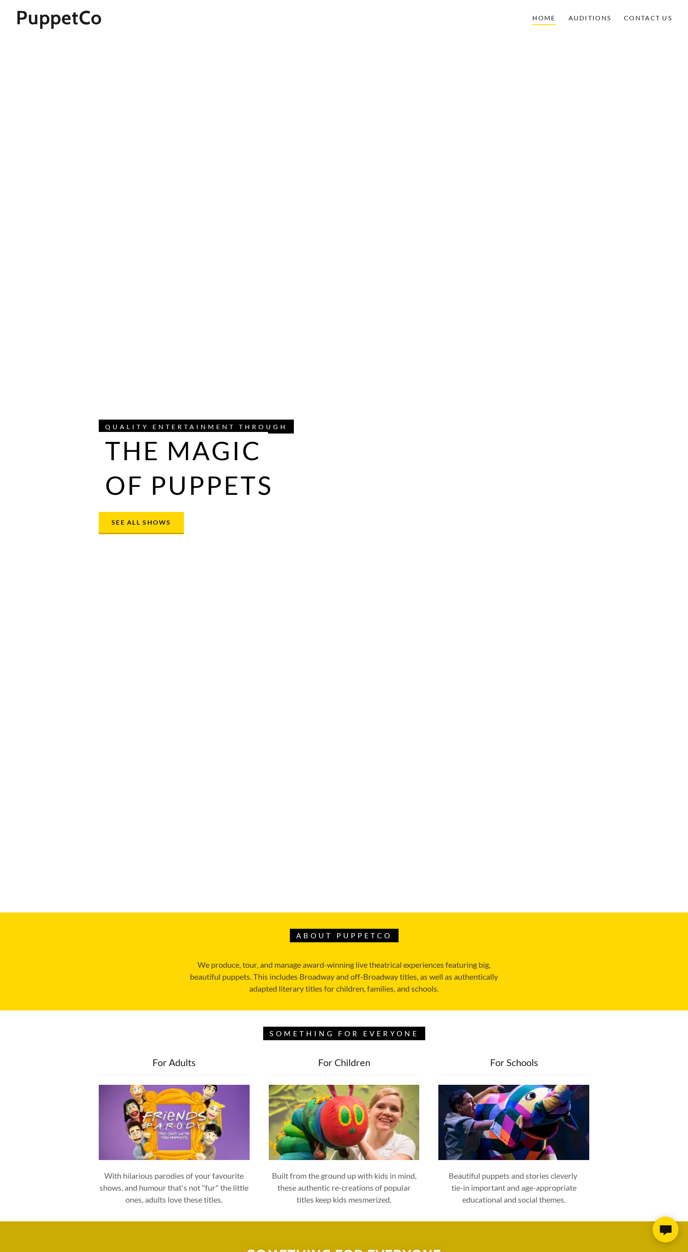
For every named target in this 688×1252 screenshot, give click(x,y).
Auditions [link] (590, 17)
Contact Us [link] (648, 17)
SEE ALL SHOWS (141, 522)
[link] (108, 21)
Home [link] (543, 17)
